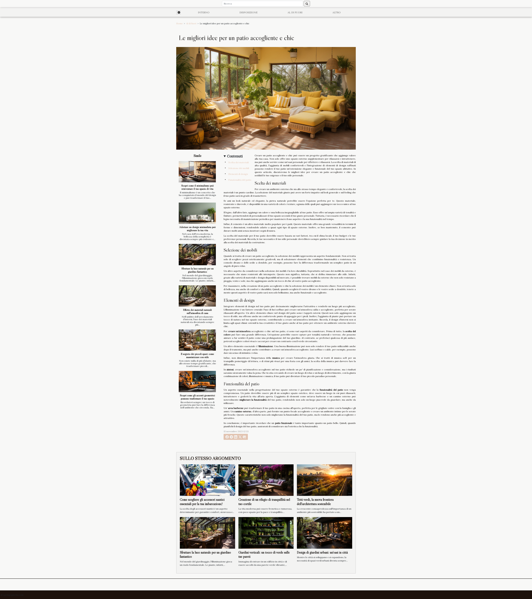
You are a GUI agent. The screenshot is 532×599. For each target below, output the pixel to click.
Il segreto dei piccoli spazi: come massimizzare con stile (197, 355)
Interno (203, 12)
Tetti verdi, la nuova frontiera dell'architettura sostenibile (315, 502)
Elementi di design (238, 174)
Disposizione (249, 12)
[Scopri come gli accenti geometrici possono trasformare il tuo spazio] (197, 381)
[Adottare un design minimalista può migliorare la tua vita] (197, 213)
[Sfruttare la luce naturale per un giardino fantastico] (197, 254)
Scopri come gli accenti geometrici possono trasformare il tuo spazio (197, 397)
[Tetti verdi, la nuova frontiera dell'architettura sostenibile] (324, 479)
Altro (336, 12)
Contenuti (235, 156)
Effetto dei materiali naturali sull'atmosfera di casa (197, 311)
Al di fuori (295, 12)
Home (179, 23)
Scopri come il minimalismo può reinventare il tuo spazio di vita (197, 187)
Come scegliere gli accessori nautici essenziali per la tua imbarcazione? (202, 502)
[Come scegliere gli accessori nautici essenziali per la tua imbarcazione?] (207, 479)
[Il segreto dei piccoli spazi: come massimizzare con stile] (197, 340)
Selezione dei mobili (238, 168)
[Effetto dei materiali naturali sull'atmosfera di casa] (197, 296)
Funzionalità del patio (239, 179)
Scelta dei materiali (238, 162)
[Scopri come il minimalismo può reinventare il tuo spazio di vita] (197, 171)
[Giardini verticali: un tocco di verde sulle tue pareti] (266, 532)
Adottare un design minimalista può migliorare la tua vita (197, 228)
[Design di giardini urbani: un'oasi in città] (324, 532)
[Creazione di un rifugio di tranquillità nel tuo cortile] (266, 479)
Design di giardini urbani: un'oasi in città (322, 552)
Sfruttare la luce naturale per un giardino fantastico (197, 270)
